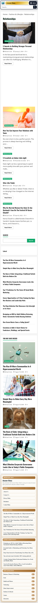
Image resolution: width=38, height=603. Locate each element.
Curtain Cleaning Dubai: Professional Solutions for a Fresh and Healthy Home (18, 560)
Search (5, 235)
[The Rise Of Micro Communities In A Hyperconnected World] (19, 353)
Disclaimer (6, 501)
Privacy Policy (7, 498)
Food (5, 577)
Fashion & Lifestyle (8, 591)
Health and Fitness (8, 581)
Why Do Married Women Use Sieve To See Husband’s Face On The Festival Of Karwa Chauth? (17, 210)
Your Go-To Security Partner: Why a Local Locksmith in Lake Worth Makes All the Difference (18, 564)
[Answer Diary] (3, 3)
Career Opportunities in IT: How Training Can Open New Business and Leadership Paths (19, 299)
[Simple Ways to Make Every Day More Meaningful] (19, 385)
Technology (6, 584)
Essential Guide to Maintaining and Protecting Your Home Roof (18, 548)
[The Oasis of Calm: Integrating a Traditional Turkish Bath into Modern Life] (19, 418)
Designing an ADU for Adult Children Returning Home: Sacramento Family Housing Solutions (18, 315)
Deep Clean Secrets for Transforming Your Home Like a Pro (19, 553)
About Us (6, 491)
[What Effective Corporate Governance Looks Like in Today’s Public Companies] (19, 451)
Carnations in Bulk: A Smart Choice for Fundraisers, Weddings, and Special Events (16, 329)
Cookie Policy (7, 505)
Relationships (9, 41)
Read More (8, 63)
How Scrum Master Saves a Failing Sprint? (16, 322)
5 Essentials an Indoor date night (14, 158)
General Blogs (9, 361)
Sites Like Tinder (9, 183)
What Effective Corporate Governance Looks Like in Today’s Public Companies (18, 283)
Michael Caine (8, 51)
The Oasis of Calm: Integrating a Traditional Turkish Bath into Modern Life (19, 433)
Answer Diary (10, 3)
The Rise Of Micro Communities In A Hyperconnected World (14, 261)
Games (5, 595)
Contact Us (6, 495)
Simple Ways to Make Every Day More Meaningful (18, 268)
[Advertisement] (19, 87)
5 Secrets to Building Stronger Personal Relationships (19, 33)
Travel (7, 426)
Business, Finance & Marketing (14, 459)
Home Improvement (9, 588)
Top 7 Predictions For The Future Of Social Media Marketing (19, 529)
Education (6, 598)
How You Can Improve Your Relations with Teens (19, 117)
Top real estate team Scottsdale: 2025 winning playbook (17, 556)
